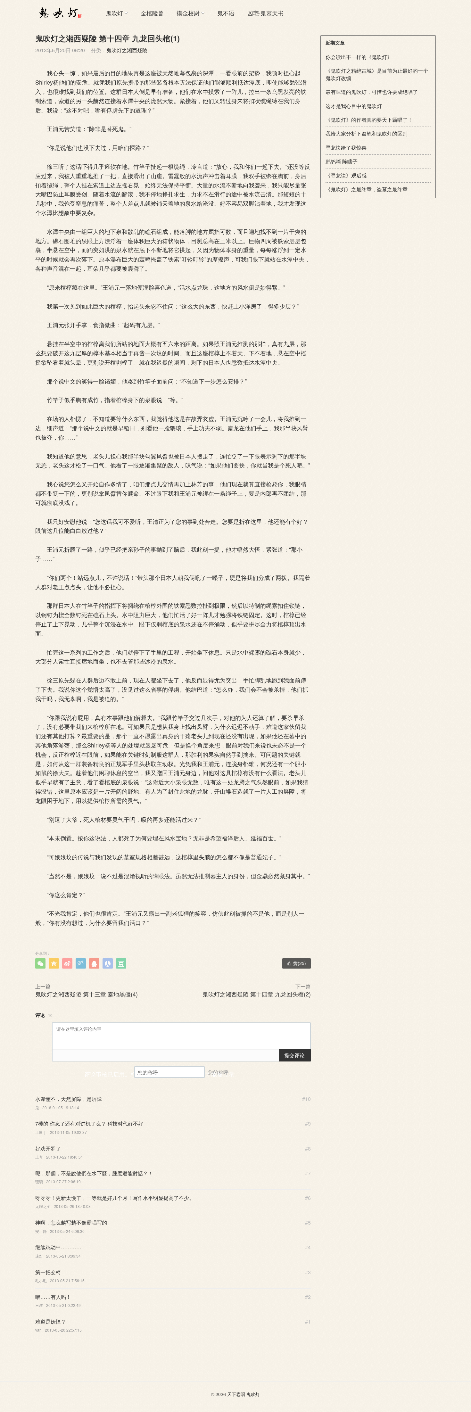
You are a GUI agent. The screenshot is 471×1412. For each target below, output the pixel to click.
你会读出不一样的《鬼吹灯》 (359, 57)
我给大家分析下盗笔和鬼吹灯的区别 (367, 133)
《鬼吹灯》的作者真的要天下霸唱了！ (369, 119)
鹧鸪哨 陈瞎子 (342, 161)
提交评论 (294, 1055)
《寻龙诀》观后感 (346, 175)
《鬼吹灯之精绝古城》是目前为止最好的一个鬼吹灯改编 (377, 74)
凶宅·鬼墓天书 (265, 13)
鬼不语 (226, 13)
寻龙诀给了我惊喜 (346, 147)
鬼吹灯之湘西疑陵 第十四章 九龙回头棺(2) (256, 994)
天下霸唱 (236, 1394)
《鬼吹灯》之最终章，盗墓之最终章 (367, 189)
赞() (296, 963)
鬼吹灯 (114, 13)
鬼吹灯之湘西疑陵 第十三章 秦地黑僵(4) (86, 994)
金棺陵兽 (152, 13)
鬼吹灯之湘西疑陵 (126, 50)
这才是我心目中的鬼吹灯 (354, 106)
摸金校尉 (188, 13)
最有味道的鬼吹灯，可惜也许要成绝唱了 (372, 91)
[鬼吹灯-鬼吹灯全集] (59, 12)
